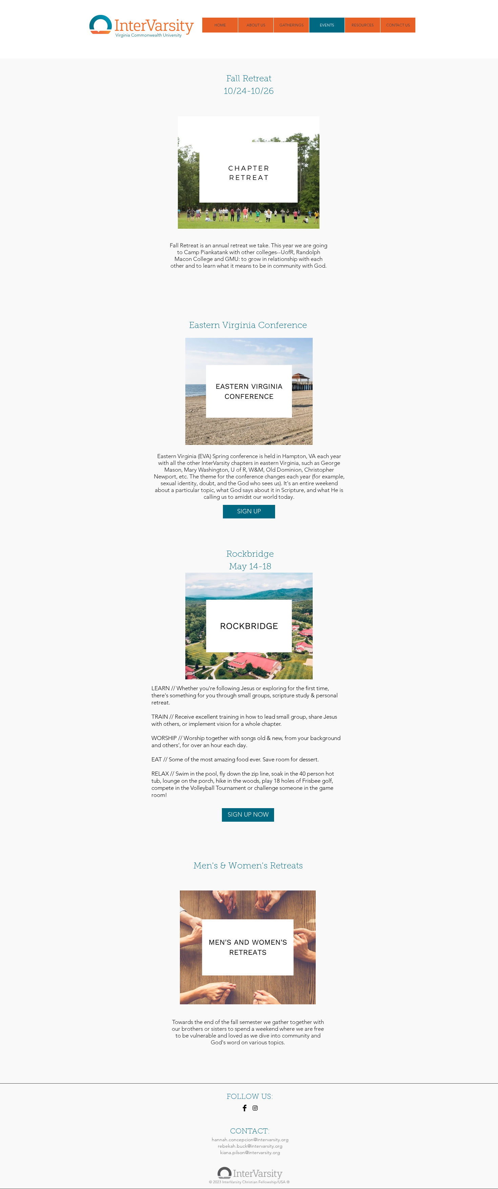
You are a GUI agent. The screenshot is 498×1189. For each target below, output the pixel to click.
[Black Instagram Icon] (255, 1108)
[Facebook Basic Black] (244, 1108)
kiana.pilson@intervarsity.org (250, 1152)
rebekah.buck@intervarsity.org (250, 1146)
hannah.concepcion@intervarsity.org (250, 1139)
